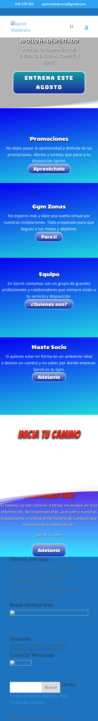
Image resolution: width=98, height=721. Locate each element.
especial (18, 647)
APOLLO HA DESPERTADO (49, 41)
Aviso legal (58, 695)
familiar (36, 647)
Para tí (49, 237)
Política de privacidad (29, 695)
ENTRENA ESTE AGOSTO (49, 82)
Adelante (49, 377)
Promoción (55, 647)
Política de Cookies (27, 702)
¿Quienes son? (49, 304)
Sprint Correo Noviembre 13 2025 (40, 567)
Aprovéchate (49, 169)
